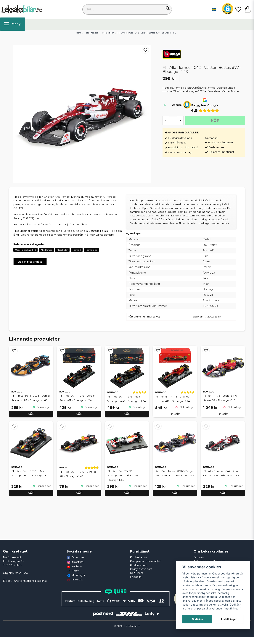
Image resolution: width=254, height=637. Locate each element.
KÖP (31, 414)
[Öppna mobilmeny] (12, 24)
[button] (168, 8)
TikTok (75, 570)
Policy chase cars (141, 569)
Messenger (78, 575)
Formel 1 (77, 250)
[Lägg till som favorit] (238, 9)
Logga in (136, 577)
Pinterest (77, 579)
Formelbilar (108, 32)
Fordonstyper (91, 32)
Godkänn (197, 619)
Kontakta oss (138, 557)
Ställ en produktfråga (30, 261)
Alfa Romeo (46, 250)
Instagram (77, 561)
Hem (78, 32)
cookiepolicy (216, 600)
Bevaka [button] (175, 414)
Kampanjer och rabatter (145, 561)
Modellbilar (62, 250)
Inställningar (229, 619)
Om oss (199, 557)
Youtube (77, 566)
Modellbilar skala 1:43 (25, 250)
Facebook (78, 557)
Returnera (136, 573)
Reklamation (138, 565)
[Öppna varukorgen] (248, 9)
